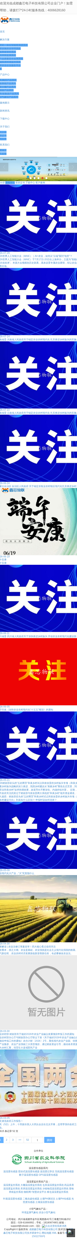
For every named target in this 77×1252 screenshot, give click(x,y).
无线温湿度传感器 (64, 1171)
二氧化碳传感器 (31, 1198)
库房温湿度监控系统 (31, 1188)
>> (20, 1139)
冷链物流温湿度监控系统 (55, 1188)
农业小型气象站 (47, 1212)
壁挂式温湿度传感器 (28, 1171)
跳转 (49, 1140)
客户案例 (40, 182)
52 (27, 1139)
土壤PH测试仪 (47, 1198)
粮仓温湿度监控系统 (57, 1192)
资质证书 (20, 182)
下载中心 (30, 182)
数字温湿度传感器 (28, 1174)
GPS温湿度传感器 (48, 1174)
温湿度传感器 (10, 1171)
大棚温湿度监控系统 (31, 1185)
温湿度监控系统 (11, 1185)
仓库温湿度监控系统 (53, 1185)
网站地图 (46, 1233)
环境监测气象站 (30, 1212)
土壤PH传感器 (63, 1198)
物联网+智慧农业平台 (35, 1192)
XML (54, 1233)
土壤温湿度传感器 (44, 1202)
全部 (2, 182)
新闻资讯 (10, 182)
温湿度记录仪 (47, 1171)
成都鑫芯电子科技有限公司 (43, 1229)
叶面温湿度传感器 (12, 1198)
